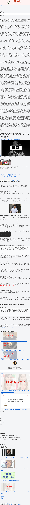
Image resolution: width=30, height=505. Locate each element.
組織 (18, 139)
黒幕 (19, 139)
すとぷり (1, 414)
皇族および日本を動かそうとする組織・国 (11, 177)
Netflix (2, 139)
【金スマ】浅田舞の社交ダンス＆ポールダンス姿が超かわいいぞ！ (13, 350)
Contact (2, 7)
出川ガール (2, 422)
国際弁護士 (10, 139)
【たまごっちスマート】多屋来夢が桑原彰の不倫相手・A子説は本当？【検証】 (15, 359)
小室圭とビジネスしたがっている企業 (10, 176)
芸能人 (2, 393)
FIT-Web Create (11, 504)
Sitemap (2, 6)
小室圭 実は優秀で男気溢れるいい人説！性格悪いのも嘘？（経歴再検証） (11, 327)
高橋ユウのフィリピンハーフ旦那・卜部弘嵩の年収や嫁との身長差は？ (14, 341)
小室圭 (14, 139)
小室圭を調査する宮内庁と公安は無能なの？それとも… (9, 180)
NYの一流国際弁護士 (8, 175)
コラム (1, 418)
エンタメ (2, 416)
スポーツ (2, 420)
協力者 (8, 139)
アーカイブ (1, 446)
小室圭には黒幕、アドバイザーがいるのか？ (8, 173)
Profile (2, 497)
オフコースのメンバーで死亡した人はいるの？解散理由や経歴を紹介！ (10, 437)
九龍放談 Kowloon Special (9, 503)
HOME (1, 130)
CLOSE (1, 11)
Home (2, 5)
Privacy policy (3, 499)
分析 (0, 155)
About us (2, 496)
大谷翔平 (1, 426)
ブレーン (5, 139)
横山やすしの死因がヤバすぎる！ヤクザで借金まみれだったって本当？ (14, 409)
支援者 (16, 139)
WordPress (19, 504)
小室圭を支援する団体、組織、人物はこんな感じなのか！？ (10, 174)
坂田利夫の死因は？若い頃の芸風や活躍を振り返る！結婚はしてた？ (10, 435)
